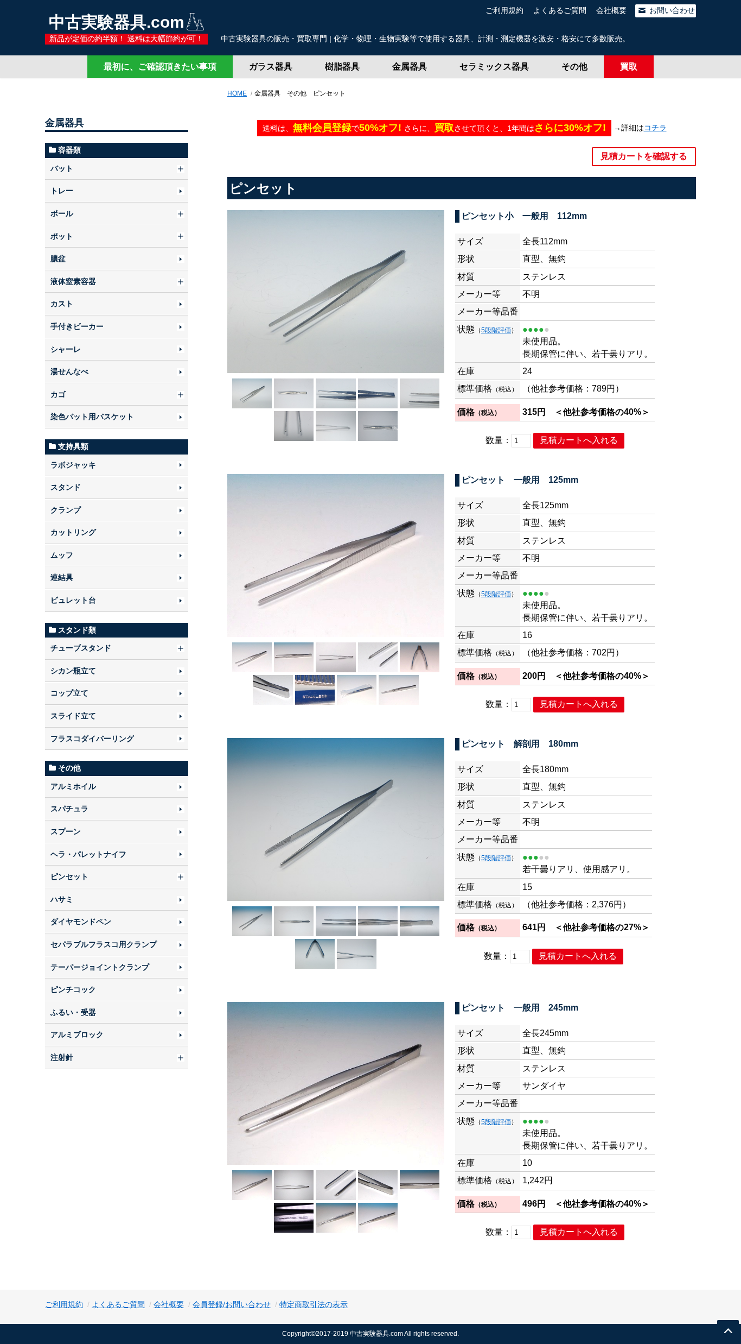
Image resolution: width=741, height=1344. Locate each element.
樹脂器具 (342, 66)
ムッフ (61, 555)
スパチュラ (69, 808)
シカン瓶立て (73, 670)
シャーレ (65, 349)
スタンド (65, 487)
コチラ (655, 127)
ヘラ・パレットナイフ (88, 854)
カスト (61, 303)
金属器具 (409, 66)
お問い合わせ (671, 10)
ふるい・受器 (73, 1012)
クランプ (65, 510)
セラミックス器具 (494, 66)
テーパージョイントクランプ (99, 967)
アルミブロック (77, 1034)
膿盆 (58, 258)
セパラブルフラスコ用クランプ (103, 944)
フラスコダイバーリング (92, 738)
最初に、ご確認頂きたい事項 (160, 66)
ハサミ (61, 899)
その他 (574, 66)
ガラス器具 (270, 66)
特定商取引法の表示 (313, 1304)
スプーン (65, 831)
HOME (237, 93)
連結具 (61, 577)
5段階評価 (496, 330)
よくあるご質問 (559, 10)
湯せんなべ (69, 371)
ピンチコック (73, 989)
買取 (628, 66)
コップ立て (69, 693)
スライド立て (73, 715)
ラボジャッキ (73, 464)
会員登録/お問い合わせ (232, 1304)
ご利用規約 (504, 10)
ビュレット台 (73, 600)
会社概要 (611, 10)
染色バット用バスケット (92, 416)
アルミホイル (73, 786)
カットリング (73, 532)
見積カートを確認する (644, 156)
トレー (61, 190)
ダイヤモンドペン (80, 921)
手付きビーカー (77, 326)
